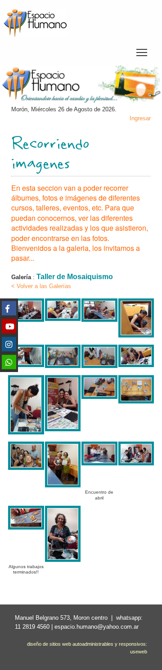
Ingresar (140, 118)
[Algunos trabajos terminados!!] (26, 512)
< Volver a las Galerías (41, 286)
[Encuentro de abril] (99, 448)
